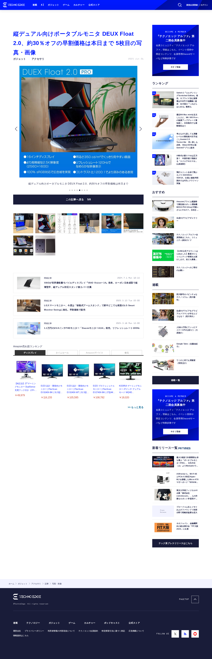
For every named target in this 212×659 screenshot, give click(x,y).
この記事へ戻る (78, 199)
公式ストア (94, 5)
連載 (35, 5)
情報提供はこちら (21, 635)
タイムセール (62, 352)
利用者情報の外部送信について (61, 631)
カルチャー (79, 5)
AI (42, 5)
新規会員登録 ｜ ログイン (197, 5)
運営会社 (17, 631)
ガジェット (53, 5)
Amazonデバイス (94, 352)
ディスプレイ (30, 352)
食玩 (126, 352)
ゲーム (66, 5)
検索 (180, 5)
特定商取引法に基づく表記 (113, 631)
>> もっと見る (136, 407)
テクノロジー (33, 623)
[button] (16, 129)
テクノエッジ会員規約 (88, 631)
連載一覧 (175, 380)
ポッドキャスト (112, 623)
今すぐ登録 (175, 67)
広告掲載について (136, 631)
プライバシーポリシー (34, 631)
